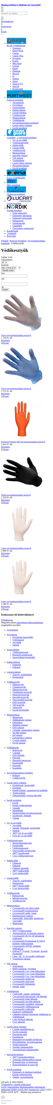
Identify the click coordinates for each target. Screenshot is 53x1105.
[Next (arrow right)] (5, 1103)
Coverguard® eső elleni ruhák (25, 908)
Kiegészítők (17, 763)
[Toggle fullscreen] (8, 1100)
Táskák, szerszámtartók (22, 1077)
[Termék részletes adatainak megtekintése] (5, 343)
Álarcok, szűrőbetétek (22, 674)
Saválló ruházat (19, 732)
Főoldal (4, 241)
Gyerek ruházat (19, 740)
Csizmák (16, 753)
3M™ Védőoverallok (22, 931)
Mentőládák (17, 810)
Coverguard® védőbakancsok (25, 1006)
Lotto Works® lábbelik (22, 1019)
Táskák (15, 818)
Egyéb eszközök (19, 1032)
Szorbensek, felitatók (21, 815)
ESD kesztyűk (18, 702)
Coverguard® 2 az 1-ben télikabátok (28, 971)
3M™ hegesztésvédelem (23, 1057)
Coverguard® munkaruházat (25, 911)
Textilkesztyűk (18, 901)
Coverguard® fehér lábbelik (24, 999)
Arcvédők (16, 642)
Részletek (5, 340)
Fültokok (16, 667)
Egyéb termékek (14, 800)
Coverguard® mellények (23, 979)
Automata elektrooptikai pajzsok (26, 1059)
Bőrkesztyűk (18, 684)
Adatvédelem (13, 1087)
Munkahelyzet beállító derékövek (27, 1039)
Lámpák (16, 808)
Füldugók (16, 665)
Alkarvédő (17, 707)
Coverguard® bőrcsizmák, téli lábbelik (29, 996)
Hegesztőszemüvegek (22, 843)
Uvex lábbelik (18, 1022)
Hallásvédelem (13, 662)
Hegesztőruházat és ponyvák (25, 1065)
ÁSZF (4, 1087)
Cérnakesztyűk (19, 687)
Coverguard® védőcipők (23, 1009)
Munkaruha (17, 717)
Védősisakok (18, 640)
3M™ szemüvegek (20, 853)
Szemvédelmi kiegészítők (23, 657)
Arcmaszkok (12, 630)
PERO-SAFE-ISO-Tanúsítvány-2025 (28, 1089)
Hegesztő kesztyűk (20, 695)
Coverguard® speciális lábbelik (26, 1001)
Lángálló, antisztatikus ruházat (25, 730)
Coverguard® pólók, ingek (24, 913)
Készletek (16, 788)
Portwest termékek (18, 241)
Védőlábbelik (13, 747)
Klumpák (16, 765)
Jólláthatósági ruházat (22, 720)
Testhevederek (18, 793)
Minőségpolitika (27, 1087)
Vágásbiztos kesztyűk (22, 692)
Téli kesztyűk (18, 705)
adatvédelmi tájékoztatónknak (30, 622)
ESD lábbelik (18, 755)
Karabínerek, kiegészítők (23, 785)
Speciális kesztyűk (20, 697)
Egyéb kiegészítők (20, 710)
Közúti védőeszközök (22, 805)
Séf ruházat (17, 735)
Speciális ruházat (14, 928)
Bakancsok (17, 750)
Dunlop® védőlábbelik (22, 1012)
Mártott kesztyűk (19, 689)
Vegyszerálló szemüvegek (23, 851)
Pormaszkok (17, 677)
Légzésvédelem (14, 672)
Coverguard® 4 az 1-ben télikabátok (28, 976)
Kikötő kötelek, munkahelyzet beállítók (29, 790)
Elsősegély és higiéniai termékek (26, 1072)
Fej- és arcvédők (14, 823)
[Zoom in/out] (11, 1100)
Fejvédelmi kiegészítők (22, 637)
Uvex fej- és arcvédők (22, 836)
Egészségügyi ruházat (22, 738)
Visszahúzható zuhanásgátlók (25, 1050)
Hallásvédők (12, 860)
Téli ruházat (12, 963)
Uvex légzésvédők (20, 888)
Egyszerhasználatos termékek (20, 773)
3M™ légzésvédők (20, 886)
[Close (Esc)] (2, 1100)
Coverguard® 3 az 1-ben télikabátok (28, 974)
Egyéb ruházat (18, 743)
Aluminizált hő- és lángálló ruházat (28, 933)
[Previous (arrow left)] (2, 1103)
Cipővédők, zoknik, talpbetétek (26, 994)
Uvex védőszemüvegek (22, 856)
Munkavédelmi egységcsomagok (27, 813)
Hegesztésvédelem (15, 1054)
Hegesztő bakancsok (21, 760)
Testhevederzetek (20, 1044)
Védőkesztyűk (13, 682)
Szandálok (17, 768)
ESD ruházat (18, 727)
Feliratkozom (7, 620)
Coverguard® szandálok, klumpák (27, 1004)
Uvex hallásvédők (20, 873)
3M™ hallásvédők (20, 871)
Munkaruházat (13, 715)
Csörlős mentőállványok (23, 1029)
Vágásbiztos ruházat (21, 959)
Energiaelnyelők (19, 1034)
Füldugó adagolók (20, 868)
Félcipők (16, 758)
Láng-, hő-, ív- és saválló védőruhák (28, 956)
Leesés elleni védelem (16, 783)
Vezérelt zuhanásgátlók (22, 1047)
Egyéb (15, 803)
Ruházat (16, 775)
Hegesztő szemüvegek (22, 655)
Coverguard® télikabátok (23, 984)
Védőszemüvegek (20, 652)
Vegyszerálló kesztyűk (22, 700)
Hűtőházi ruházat (20, 725)
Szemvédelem (13, 650)
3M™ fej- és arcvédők (22, 833)
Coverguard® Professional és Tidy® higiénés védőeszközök (28, 942)
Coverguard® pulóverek (23, 981)
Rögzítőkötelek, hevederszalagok (27, 1042)
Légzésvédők (13, 878)
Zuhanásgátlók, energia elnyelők (26, 795)
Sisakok (16, 830)
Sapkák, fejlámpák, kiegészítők (26, 828)
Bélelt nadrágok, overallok (24, 969)
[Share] (5, 1100)
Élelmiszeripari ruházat (22, 916)
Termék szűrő (7, 270)
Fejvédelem (12, 635)
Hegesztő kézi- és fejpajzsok (25, 1062)
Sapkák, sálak (18, 986)
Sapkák (15, 645)
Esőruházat (17, 722)
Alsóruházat (17, 966)
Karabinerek (17, 1037)
